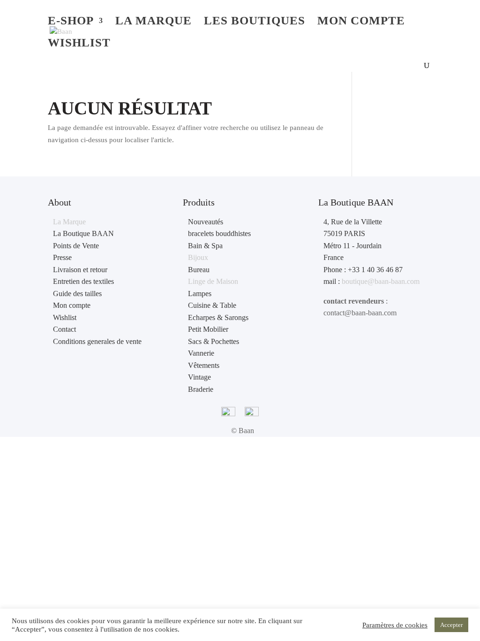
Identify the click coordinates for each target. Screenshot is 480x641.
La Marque (69, 222)
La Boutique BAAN (83, 233)
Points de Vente (76, 246)
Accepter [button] (451, 624)
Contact (64, 329)
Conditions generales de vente (97, 341)
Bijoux (198, 257)
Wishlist (79, 44)
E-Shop (71, 22)
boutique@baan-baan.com (381, 281)
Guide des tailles (77, 294)
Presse (62, 257)
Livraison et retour (80, 270)
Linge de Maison (213, 281)
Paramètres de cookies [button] (395, 625)
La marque (153, 22)
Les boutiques (254, 22)
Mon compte (361, 22)
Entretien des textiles (83, 281)
